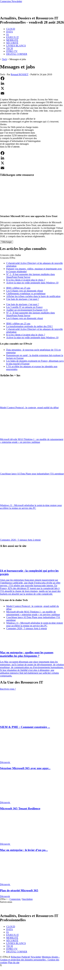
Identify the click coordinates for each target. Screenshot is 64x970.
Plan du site (13, 962)
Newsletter (36, 957)
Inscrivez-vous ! (8, 689)
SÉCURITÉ (12, 43)
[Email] (32, 93)
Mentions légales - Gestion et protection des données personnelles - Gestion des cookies (30, 960)
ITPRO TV (12, 51)
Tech (4, 59)
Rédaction (16, 957)
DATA (9, 31)
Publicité (25, 957)
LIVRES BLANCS (16, 45)
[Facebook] (32, 78)
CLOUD (10, 29)
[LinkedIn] (32, 83)
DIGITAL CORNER (16, 54)
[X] (32, 88)
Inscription (27, 899)
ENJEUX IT (12, 37)
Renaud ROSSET (19, 74)
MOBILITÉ (12, 40)
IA (7, 34)
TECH (9, 48)
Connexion (15, 899)
